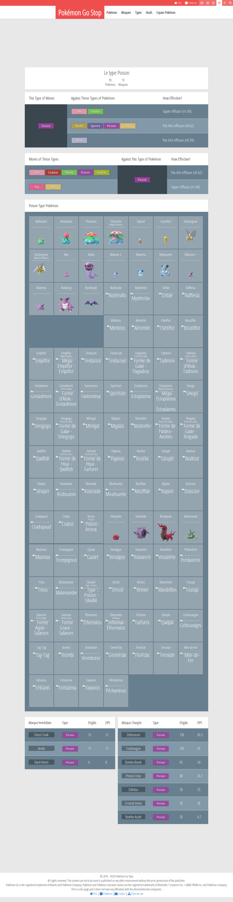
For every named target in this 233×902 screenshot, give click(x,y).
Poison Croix (133, 775)
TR (230, 3)
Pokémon (112, 12)
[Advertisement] (116, 43)
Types (138, 12)
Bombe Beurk (133, 762)
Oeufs (149, 12)
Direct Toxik (42, 734)
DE (207, 3)
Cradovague (133, 748)
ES (213, 3)
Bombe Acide (133, 816)
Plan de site (137, 893)
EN (201, 3)
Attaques (126, 12)
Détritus (133, 789)
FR (219, 3)
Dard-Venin (41, 762)
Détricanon (133, 734)
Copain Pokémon (165, 12)
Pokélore (107, 893)
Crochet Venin (133, 803)
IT (225, 3)
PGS (95, 893)
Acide (41, 748)
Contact (121, 893)
